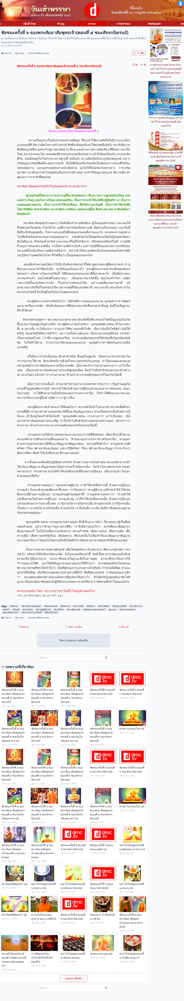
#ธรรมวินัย (78, 606)
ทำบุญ (60, 23)
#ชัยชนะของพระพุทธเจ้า (95, 609)
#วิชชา (6, 609)
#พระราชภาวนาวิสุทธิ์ (32, 612)
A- (135, 52)
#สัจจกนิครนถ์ (51, 606)
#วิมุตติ (16, 609)
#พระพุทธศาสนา (10, 612)
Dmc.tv (8, 53)
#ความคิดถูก (103, 606)
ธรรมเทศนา (29, 590)
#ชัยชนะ (14, 606)
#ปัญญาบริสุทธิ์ (119, 606)
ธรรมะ (92, 23)
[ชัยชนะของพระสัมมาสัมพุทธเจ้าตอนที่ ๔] (73, 101)
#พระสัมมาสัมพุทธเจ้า (31, 606)
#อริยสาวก (65, 606)
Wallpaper (154, 23)
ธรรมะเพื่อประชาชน (40, 53)
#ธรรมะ (112, 609)
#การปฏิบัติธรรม (43, 609)
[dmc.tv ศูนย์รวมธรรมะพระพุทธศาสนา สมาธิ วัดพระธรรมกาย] (92, 10)
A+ (142, 53)
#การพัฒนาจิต (73, 609)
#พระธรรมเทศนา (127, 609)
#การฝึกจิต (59, 609)
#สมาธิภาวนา (136, 606)
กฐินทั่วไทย (29, 23)
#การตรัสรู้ (27, 609)
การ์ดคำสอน (123, 23)
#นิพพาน (91, 606)
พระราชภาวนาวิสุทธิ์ (57, 590)
